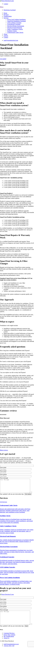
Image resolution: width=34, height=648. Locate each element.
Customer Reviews (9, 633)
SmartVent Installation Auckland (16, 21)
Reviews (6, 14)
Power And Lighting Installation (16, 19)
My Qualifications (9, 636)
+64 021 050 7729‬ (9, 645)
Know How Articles (9, 634)
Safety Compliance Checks (15, 29)
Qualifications (8, 16)
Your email (3, 471)
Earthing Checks (12, 31)
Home (5, 13)
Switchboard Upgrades (13, 24)
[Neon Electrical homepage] (7, 1)
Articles (6, 35)
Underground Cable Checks (15, 32)
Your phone (3, 474)
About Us (6, 638)
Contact (6, 4)
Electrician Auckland (10, 10)
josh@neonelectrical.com (11, 40)
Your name (3, 467)
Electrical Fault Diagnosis (14, 27)
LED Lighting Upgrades (14, 22)
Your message (4, 478)
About (5, 34)
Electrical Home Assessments (15, 26)
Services (6, 18)
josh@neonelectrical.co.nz (11, 644)
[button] (17, 350)
